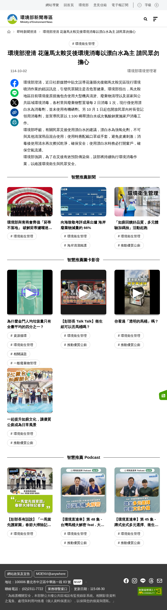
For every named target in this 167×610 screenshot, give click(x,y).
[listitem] (126, 580)
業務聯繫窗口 (57, 589)
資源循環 (20, 335)
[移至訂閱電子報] (163, 395)
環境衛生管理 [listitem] (85, 43)
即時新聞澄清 (26, 31)
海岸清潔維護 (77, 245)
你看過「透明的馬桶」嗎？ (136, 321)
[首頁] (9, 31)
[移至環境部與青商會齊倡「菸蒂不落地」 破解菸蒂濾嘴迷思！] (30, 218)
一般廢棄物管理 (25, 363)
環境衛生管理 (23, 236)
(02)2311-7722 (32, 589)
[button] (30, 292)
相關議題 (20, 354)
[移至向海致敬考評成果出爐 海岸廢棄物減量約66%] (83, 218)
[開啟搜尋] (145, 19)
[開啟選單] (155, 19)
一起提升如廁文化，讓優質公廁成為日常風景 (29, 422)
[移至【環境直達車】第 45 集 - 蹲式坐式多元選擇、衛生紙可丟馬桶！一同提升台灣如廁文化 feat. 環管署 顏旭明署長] (137, 507)
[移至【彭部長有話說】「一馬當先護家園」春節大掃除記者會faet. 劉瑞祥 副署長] (30, 507)
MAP (77, 582)
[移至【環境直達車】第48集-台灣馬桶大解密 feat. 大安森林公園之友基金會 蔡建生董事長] (83, 507)
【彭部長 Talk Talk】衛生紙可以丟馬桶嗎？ (82, 324)
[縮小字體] (139, 5)
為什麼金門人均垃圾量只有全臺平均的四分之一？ (29, 324)
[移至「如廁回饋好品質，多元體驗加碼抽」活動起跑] (137, 218)
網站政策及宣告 (18, 574)
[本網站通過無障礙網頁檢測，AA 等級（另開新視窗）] (150, 591)
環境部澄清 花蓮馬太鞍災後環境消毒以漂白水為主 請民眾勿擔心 (89, 31)
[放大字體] (156, 5)
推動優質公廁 (130, 245)
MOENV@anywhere (51, 574)
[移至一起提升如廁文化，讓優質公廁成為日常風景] (30, 390)
